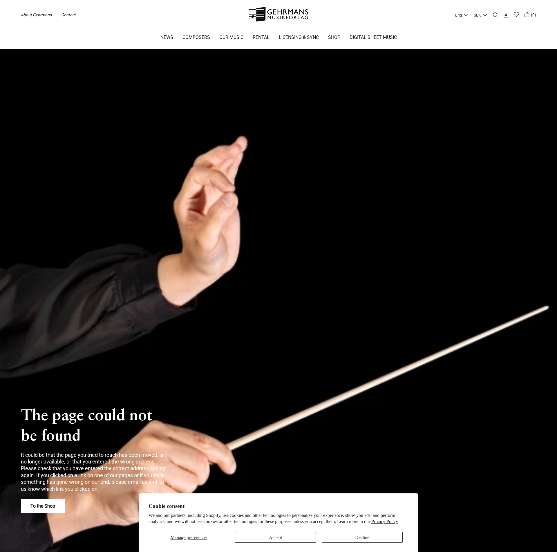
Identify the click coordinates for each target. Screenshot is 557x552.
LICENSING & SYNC (299, 37)
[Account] (506, 15)
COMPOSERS (196, 37)
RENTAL (261, 37)
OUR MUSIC (231, 37)
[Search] (495, 15)
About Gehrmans (36, 14)
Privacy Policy (384, 521)
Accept (275, 537)
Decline (362, 537)
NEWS (166, 37)
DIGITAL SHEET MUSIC (373, 37)
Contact (68, 14)
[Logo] (278, 15)
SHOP (334, 37)
